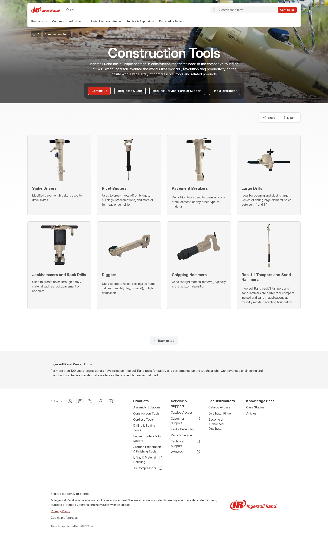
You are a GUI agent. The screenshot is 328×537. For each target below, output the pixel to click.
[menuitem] (39, 21)
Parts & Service (181, 435)
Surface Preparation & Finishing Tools (147, 449)
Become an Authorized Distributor (216, 424)
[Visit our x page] (90, 401)
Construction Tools (146, 413)
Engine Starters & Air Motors (147, 438)
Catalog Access (182, 412)
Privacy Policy (60, 511)
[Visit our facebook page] (100, 401)
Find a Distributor (182, 429)
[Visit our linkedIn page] (110, 401)
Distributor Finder (220, 413)
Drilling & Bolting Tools (144, 428)
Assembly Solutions (146, 407)
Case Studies (255, 407)
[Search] (214, 9)
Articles (251, 413)
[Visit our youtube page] (69, 401)
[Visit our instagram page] (80, 401)
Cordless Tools (143, 419)
